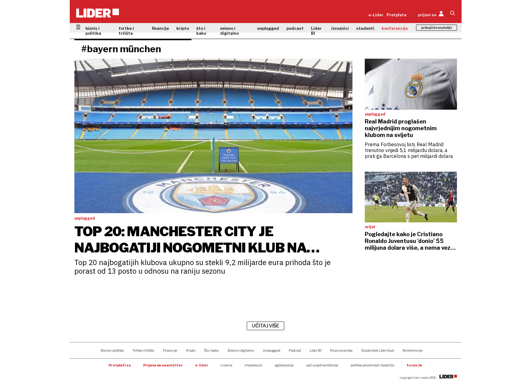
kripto (182, 28)
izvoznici (340, 28)
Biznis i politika (112, 350)
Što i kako (211, 350)
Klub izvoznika (341, 350)
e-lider (201, 365)
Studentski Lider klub (377, 350)
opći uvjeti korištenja (322, 365)
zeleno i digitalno (229, 31)
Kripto (190, 350)
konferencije (395, 28)
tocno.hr (415, 365)
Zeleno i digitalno (240, 350)
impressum (253, 365)
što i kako (201, 31)
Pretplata (397, 14)
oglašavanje (284, 365)
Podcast (295, 350)
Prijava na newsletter (163, 365)
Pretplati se (119, 365)
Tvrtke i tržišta (143, 350)
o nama (226, 365)
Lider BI (316, 31)
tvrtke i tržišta (126, 31)
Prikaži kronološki (436, 27)
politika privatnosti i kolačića (372, 365)
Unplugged (271, 350)
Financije (170, 350)
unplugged (268, 28)
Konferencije (413, 350)
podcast (295, 28)
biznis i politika (93, 31)
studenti (365, 28)
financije (160, 28)
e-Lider (376, 14)
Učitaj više (265, 326)
